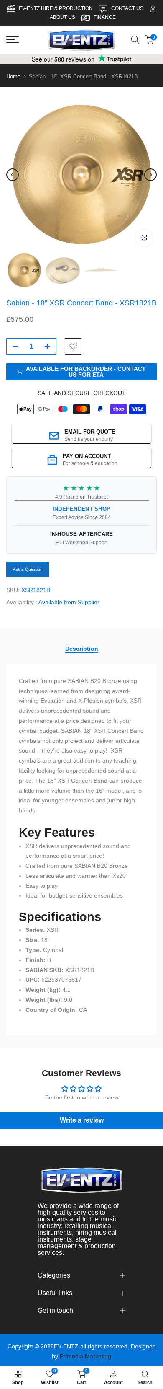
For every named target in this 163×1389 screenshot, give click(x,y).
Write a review (82, 1120)
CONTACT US (128, 8)
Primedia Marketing (85, 1356)
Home (13, 76)
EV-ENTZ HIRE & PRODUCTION (56, 8)
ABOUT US (62, 17)
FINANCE (105, 17)
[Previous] (12, 174)
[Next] (150, 174)
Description (81, 648)
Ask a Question (28, 569)
